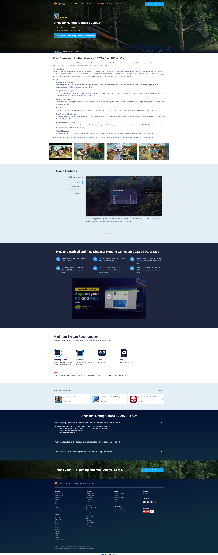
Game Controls (90, 493)
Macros (88, 503)
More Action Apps (62, 390)
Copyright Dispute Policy (69, 548)
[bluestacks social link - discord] (144, 502)
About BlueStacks (119, 493)
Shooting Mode (90, 495)
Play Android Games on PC (121, 509)
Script (87, 518)
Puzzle (56, 527)
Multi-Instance (89, 499)
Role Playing (57, 531)
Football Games (58, 539)
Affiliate (110, 3)
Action (57, 27)
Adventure (57, 523)
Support (118, 3)
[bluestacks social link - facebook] (151, 502)
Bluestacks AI (57, 499)
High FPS (88, 520)
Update (145, 493)
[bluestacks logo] (59, 3)
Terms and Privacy (58, 548)
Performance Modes (91, 514)
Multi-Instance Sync (91, 501)
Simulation (57, 533)
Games (81, 3)
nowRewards (57, 510)
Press (115, 501)
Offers (56, 503)
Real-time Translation (91, 508)
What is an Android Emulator (121, 511)
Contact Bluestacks (119, 497)
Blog (89, 3)
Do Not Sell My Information (87, 548)
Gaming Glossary (118, 513)
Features (71, 3)
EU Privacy (78, 548)
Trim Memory (89, 516)
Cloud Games (57, 519)
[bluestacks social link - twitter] (155, 502)
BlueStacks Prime (58, 493)
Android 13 (57, 508)
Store (99, 3)
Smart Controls (90, 510)
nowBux (56, 506)
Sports (56, 535)
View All (161, 390)
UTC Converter (90, 526)
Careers (116, 499)
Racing (56, 529)
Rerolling (88, 512)
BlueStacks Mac (58, 495)
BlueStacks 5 (57, 497)
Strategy (56, 537)
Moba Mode (89, 497)
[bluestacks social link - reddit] (148, 502)
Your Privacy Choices (111, 554)
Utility (87, 524)
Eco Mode (88, 506)
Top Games (57, 517)
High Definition (90, 522)
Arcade (56, 525)
